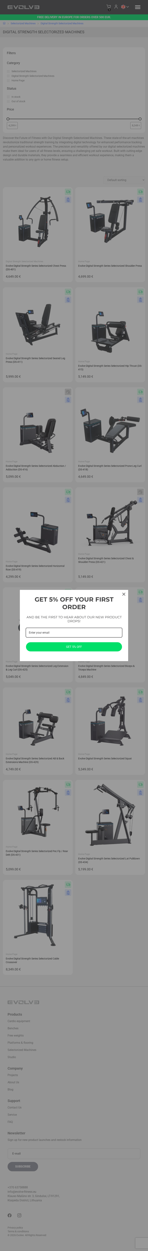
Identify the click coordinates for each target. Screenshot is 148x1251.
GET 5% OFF (74, 647)
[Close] (123, 594)
